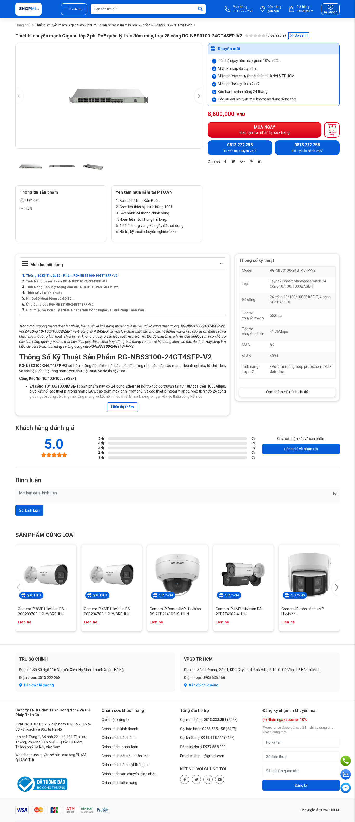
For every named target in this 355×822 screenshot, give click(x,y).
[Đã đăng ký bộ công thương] (41, 784)
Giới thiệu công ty (115, 720)
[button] (198, 96)
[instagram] (208, 779)
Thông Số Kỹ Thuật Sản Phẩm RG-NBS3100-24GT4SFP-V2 (71, 275)
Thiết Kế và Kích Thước (44, 293)
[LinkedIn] (259, 161)
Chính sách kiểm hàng (119, 783)
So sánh (301, 35)
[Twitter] (233, 161)
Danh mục (76, 9)
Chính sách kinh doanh (120, 729)
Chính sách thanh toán (120, 747)
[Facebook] (225, 161)
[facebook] (184, 779)
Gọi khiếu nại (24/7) (207, 738)
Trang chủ (22, 25)
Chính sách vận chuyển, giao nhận (129, 774)
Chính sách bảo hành (119, 738)
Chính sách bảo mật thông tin (125, 765)
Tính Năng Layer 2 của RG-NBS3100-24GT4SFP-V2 (66, 281)
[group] (109, 96)
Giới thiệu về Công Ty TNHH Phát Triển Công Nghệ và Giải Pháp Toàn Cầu (85, 310)
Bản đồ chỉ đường (38, 685)
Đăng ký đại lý (203, 747)
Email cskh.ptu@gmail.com (202, 756)
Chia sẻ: (214, 161)
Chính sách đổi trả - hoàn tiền (125, 756)
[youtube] (219, 779)
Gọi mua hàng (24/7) (209, 720)
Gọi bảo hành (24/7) (208, 729)
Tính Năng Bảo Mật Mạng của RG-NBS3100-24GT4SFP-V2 (72, 287)
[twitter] (196, 779)
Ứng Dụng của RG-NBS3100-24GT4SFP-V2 (59, 304)
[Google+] (242, 161)
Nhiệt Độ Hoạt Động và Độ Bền (50, 298)
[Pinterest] (251, 161)
